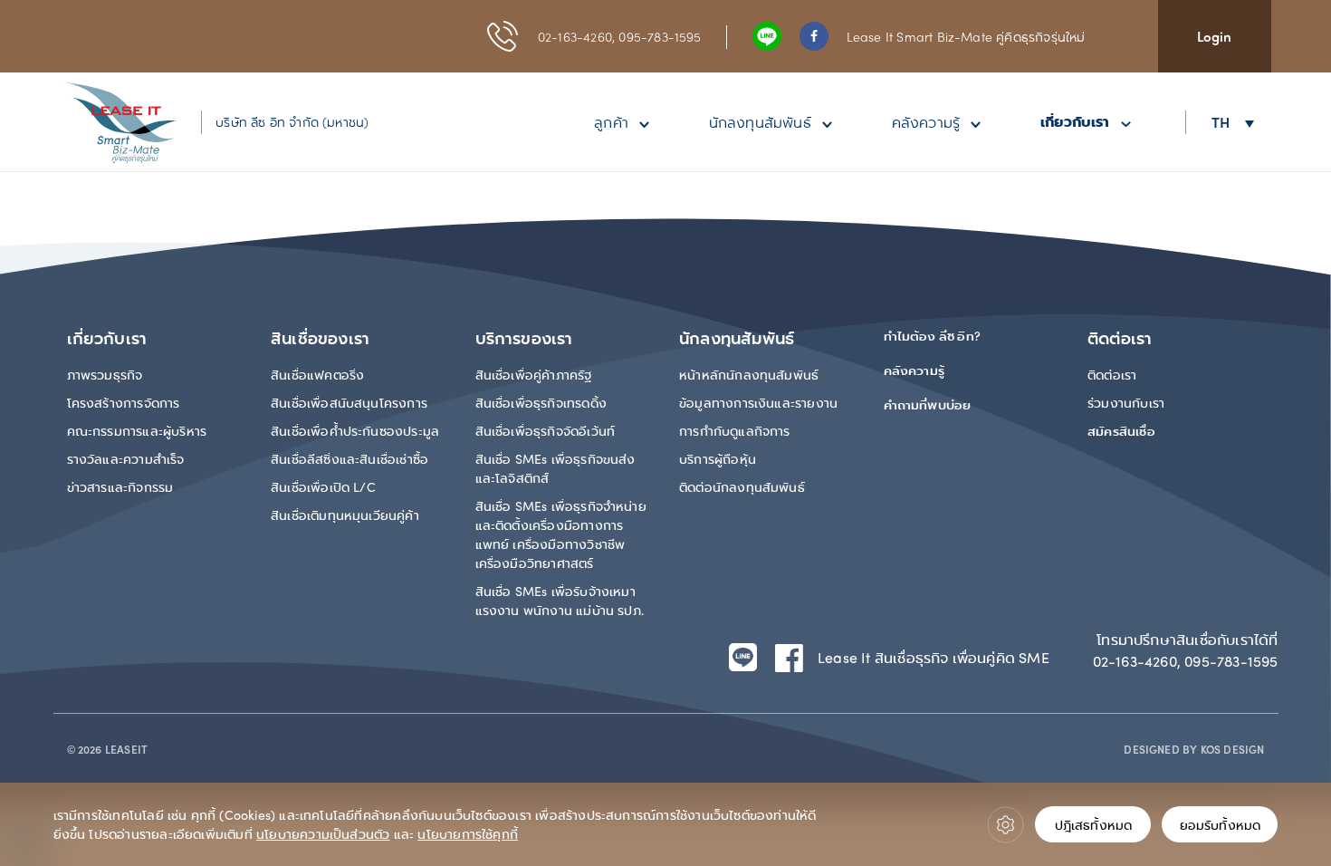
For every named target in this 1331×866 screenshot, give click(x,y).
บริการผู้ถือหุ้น (717, 458)
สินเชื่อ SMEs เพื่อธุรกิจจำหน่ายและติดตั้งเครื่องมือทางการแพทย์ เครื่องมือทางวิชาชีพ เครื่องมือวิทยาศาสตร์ (560, 534)
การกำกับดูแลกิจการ (734, 430)
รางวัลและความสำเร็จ (126, 458)
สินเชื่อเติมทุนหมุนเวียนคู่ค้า (345, 514)
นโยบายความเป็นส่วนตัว (322, 833)
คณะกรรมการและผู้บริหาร (137, 430)
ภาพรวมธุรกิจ (105, 374)
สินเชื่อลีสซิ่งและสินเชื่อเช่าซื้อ (349, 458)
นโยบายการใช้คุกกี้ (467, 833)
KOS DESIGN (1233, 749)
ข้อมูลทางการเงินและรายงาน (758, 402)
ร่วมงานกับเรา (1125, 402)
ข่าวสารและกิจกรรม (120, 486)
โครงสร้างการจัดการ (123, 402)
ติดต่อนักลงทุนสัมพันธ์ (742, 486)
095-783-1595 (659, 36)
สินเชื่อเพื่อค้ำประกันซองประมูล (355, 430)
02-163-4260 (575, 36)
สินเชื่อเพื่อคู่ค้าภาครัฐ (533, 374)
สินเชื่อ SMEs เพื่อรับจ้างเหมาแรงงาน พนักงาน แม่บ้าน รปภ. (560, 600)
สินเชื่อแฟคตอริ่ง (317, 374)
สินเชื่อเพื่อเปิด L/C (323, 486)
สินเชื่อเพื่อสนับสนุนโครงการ (349, 402)
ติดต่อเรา (1111, 374)
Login (1214, 36)
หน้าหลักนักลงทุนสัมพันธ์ (749, 374)
